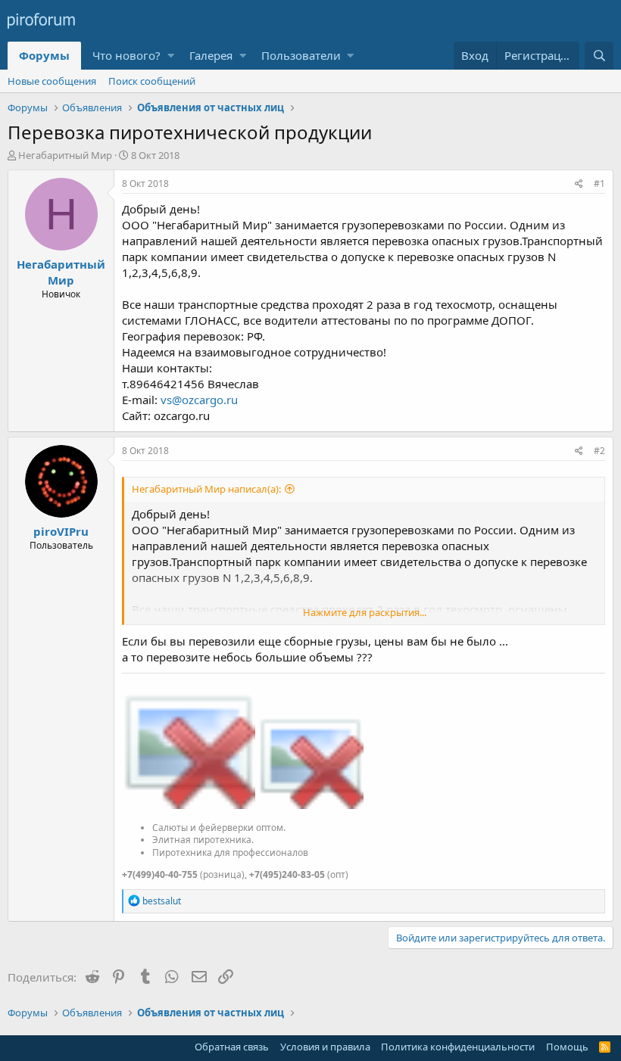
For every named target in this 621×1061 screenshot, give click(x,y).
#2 (599, 450)
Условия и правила (325, 1046)
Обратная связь (232, 1046)
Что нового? (126, 55)
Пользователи (301, 55)
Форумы (44, 55)
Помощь (567, 1046)
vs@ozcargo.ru (199, 399)
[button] (171, 56)
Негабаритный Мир (65, 155)
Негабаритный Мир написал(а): (206, 489)
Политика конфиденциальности (458, 1046)
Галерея (210, 55)
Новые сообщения (52, 81)
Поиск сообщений (151, 81)
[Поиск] (599, 56)
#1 (599, 183)
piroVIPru (61, 531)
